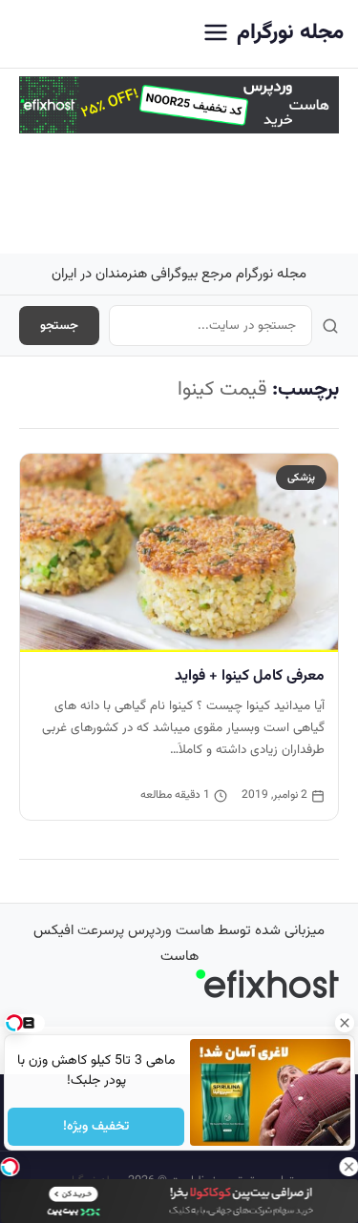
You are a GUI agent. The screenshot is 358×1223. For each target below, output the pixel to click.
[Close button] (343, 1022)
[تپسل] (9, 1166)
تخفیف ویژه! (96, 1126)
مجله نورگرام (290, 33)
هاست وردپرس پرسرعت (145, 931)
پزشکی (301, 477)
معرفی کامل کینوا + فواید (250, 675)
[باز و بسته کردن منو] (216, 33)
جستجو (59, 326)
